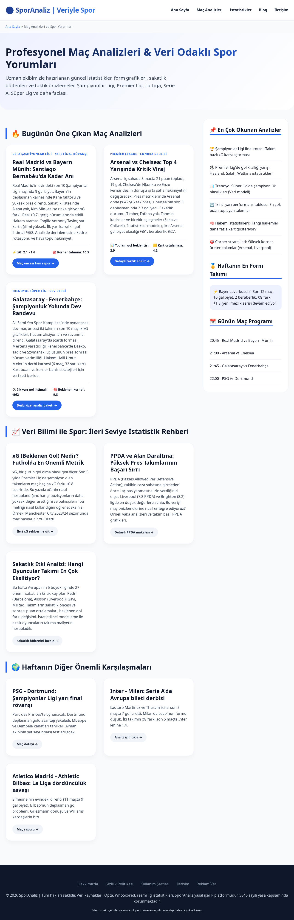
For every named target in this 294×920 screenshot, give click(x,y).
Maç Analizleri (210, 9)
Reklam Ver (206, 883)
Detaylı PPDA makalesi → (134, 532)
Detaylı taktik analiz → (132, 261)
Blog (263, 9)
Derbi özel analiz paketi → (37, 405)
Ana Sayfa (180, 9)
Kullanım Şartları (155, 883)
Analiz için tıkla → (128, 737)
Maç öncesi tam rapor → (35, 263)
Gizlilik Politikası (119, 883)
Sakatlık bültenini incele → (37, 641)
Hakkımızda (88, 883)
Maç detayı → (27, 744)
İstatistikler (241, 9)
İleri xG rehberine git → (35, 531)
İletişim (281, 9)
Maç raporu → (28, 829)
